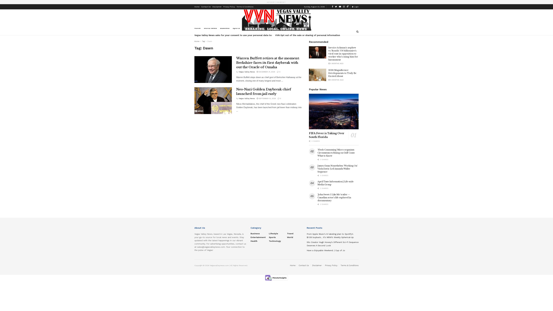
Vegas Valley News (247, 72)
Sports (272, 237)
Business (255, 233)
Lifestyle (273, 233)
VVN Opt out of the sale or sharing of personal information (307, 35)
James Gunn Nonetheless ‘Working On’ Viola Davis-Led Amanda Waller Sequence (337, 168)
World (290, 237)
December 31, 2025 (266, 72)
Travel (290, 233)
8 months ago (337, 80)
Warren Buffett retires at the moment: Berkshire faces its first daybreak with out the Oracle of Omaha (268, 62)
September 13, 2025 (267, 98)
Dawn (209, 41)
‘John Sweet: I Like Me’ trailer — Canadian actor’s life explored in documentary (334, 197)
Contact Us (206, 7)
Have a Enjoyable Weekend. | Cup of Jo (326, 250)
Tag (203, 41)
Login (356, 7)
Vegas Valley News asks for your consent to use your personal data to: (233, 35)
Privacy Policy (229, 7)
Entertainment (258, 237)
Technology (275, 241)
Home (196, 7)
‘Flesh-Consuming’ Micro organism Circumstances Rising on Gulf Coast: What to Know (336, 152)
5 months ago (336, 63)
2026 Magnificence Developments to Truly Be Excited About (342, 73)
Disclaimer (217, 7)
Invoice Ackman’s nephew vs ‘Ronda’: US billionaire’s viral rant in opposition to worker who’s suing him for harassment (343, 53)
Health (254, 241)
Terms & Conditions (245, 7)
